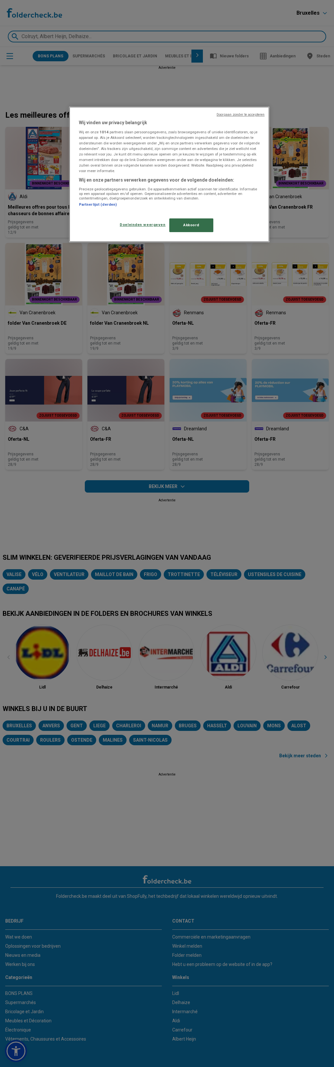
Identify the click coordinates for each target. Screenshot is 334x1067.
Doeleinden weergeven (142, 224)
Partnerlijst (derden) (98, 204)
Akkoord (191, 225)
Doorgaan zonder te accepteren (241, 114)
